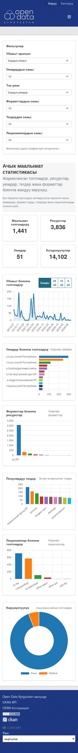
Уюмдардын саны (19, 69)
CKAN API (9, 702)
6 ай (68, 283)
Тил (5, 733)
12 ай (61, 283)
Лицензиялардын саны (24, 133)
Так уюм (12, 85)
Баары (45, 283)
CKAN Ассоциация (16, 708)
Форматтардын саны (22, 101)
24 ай (54, 283)
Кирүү (52, 3)
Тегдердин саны (18, 117)
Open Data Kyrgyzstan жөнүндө (24, 696)
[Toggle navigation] (69, 17)
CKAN (10, 719)
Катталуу (67, 3)
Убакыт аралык (18, 53)
